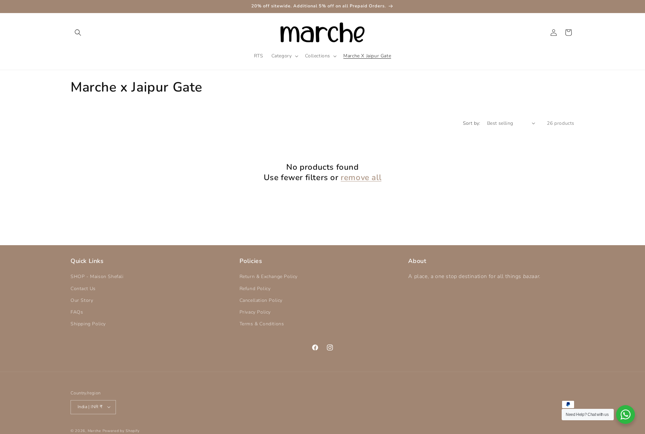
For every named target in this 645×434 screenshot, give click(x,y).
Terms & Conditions (262, 324)
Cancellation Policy (261, 300)
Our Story (82, 300)
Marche (94, 430)
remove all (361, 177)
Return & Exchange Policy (269, 277)
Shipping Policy (88, 324)
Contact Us (83, 288)
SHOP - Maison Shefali (97, 277)
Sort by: (471, 123)
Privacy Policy (255, 312)
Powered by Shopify (121, 430)
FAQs (77, 312)
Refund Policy (255, 288)
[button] (78, 32)
